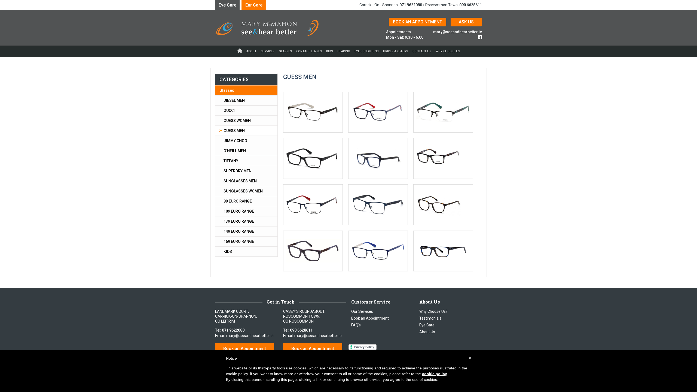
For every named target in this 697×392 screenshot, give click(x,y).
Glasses (226, 90)
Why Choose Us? (433, 311)
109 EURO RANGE (239, 211)
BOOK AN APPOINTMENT (417, 21)
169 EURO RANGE (239, 241)
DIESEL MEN (234, 100)
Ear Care (253, 5)
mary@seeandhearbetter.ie (457, 32)
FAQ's (356, 325)
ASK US (466, 21)
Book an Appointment (244, 348)
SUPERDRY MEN (238, 171)
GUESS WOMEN (237, 120)
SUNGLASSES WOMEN (243, 191)
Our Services (362, 311)
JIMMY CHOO (235, 141)
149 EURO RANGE (239, 231)
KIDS (228, 251)
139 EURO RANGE (239, 221)
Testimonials (430, 318)
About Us (427, 332)
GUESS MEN (234, 130)
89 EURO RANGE (238, 201)
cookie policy (434, 374)
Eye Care (227, 5)
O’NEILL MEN (235, 151)
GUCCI (229, 110)
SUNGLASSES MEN (240, 181)
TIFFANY (231, 161)
